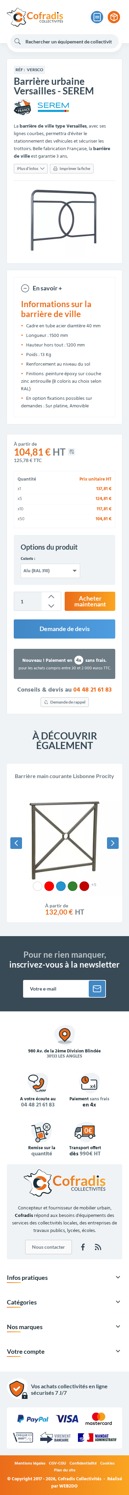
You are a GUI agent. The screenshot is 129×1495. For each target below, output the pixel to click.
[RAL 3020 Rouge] (49, 886)
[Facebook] (83, 1247)
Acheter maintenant (90, 601)
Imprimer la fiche (75, 168)
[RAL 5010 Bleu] (61, 886)
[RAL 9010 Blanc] (37, 886)
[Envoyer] (97, 989)
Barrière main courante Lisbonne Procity (64, 776)
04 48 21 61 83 (92, 690)
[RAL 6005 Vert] (72, 886)
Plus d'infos (27, 168)
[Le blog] (98, 1247)
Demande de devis (65, 628)
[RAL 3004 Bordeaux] (84, 886)
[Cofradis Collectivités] (35, 17)
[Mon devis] (97, 17)
